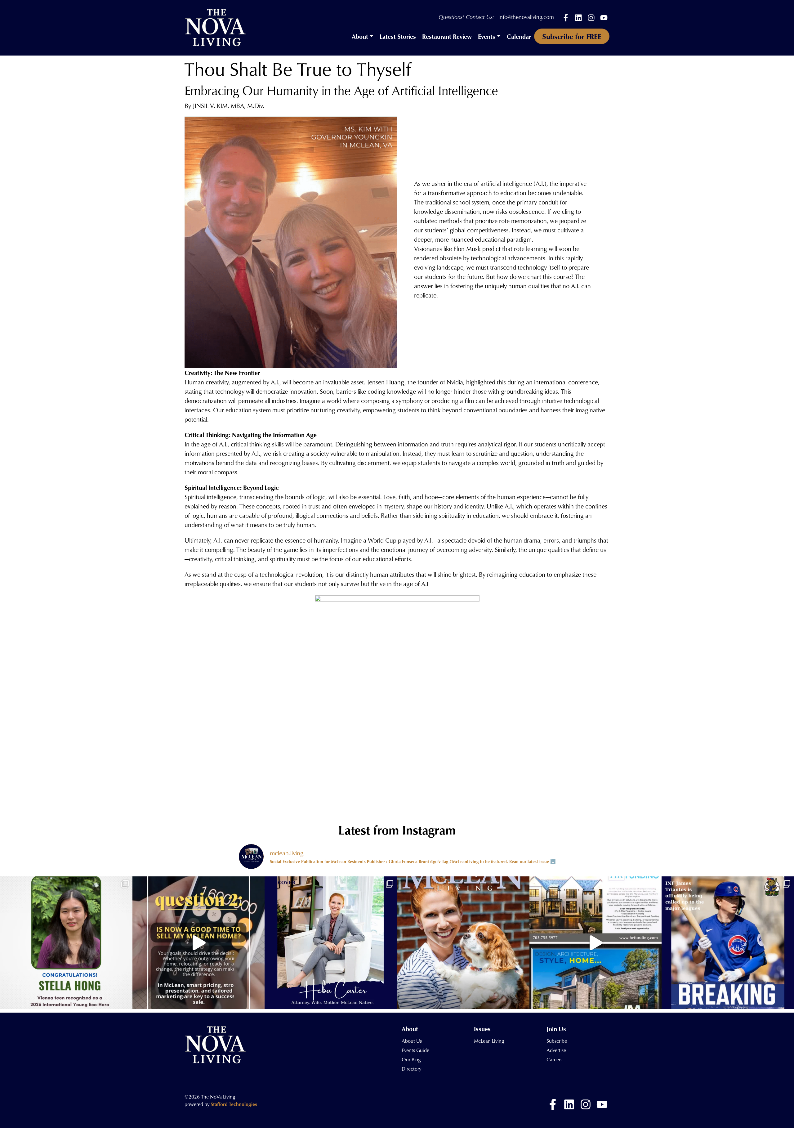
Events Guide (415, 1050)
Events (486, 36)
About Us (412, 1040)
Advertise (556, 1050)
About (360, 36)
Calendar (519, 36)
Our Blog (411, 1059)
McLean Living (489, 1040)
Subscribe (556, 1040)
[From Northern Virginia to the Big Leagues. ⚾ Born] (728, 942)
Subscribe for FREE (571, 36)
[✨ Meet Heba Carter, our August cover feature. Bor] (331, 942)
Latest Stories (398, 36)
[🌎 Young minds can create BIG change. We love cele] (66, 942)
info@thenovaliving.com (526, 17)
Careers (554, 1059)
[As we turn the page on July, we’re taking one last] (595, 942)
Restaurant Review (447, 36)
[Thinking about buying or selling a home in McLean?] (198, 942)
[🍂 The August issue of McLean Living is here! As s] (463, 942)
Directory (411, 1068)
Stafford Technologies (234, 1104)
